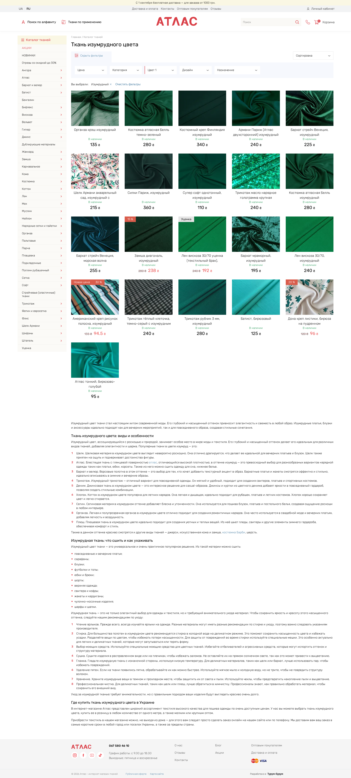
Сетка (25, 277)
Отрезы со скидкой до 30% (39, 62)
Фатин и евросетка (34, 311)
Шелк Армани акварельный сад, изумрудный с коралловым (95, 197)
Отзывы (216, 8)
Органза (27, 233)
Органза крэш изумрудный (95, 130)
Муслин (27, 211)
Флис (25, 318)
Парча (26, 248)
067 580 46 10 (119, 745)
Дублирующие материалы (38, 144)
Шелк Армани (31, 325)
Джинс (26, 137)
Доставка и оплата (145, 8)
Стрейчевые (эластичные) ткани (38, 294)
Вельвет (27, 122)
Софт (25, 285)
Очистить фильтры (128, 84)
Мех (24, 203)
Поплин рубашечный (35, 270)
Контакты (167, 8)
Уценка (26, 348)
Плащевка (28, 255)
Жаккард (28, 151)
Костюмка (28, 181)
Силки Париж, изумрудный (149, 193)
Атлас (25, 77)
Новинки (28, 55)
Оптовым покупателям (192, 8)
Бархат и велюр (32, 85)
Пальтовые (29, 240)
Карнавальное (31, 166)
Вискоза (27, 114)
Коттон (26, 189)
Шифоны (27, 333)
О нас (178, 745)
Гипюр (26, 129)
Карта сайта (157, 774)
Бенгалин (28, 100)
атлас (153, 462)
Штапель (27, 340)
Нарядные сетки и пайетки (39, 225)
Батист (26, 92)
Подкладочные (31, 263)
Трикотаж (28, 303)
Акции (26, 48)
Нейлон (27, 218)
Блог (218, 745)
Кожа (25, 174)
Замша (26, 159)
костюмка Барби (233, 532)
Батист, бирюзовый (256, 319)
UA (21, 8)
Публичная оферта (136, 774)
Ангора (26, 70)
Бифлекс (27, 107)
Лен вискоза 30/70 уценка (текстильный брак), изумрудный (202, 260)
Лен (24, 196)
